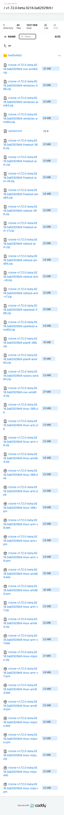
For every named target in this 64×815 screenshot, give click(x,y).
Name (12, 36)
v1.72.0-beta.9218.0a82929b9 (28, 8)
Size (58, 36)
